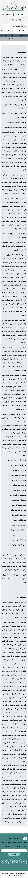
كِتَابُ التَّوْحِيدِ (10, 39)
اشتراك (14, 854)
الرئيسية (21, 30)
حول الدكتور (10, 30)
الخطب (18, 39)
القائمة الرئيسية (18, 26)
